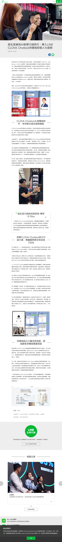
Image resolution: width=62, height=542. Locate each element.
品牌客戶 (16, 414)
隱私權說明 (54, 533)
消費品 (42, 414)
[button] (60, 483)
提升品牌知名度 (24, 417)
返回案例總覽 (31, 509)
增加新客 (16, 417)
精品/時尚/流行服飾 (34, 414)
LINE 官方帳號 (24, 414)
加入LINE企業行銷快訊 (31, 444)
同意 (31, 538)
